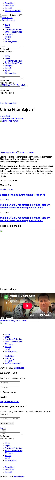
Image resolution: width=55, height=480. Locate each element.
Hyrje (7, 24)
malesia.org (19, 368)
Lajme (7, 27)
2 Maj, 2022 (5, 116)
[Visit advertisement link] (7, 20)
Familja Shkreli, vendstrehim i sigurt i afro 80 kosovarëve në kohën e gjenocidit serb (25, 219)
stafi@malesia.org (13, 10)
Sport (7, 39)
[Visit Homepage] (6, 17)
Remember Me (9, 392)
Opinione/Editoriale (13, 29)
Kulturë (8, 37)
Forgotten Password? (9, 401)
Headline (19, 118)
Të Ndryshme (11, 42)
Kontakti (8, 8)
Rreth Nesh (10, 3)
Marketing (9, 6)
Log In (3, 428)
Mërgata (9, 34)
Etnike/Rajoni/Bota (13, 32)
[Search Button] (22, 78)
